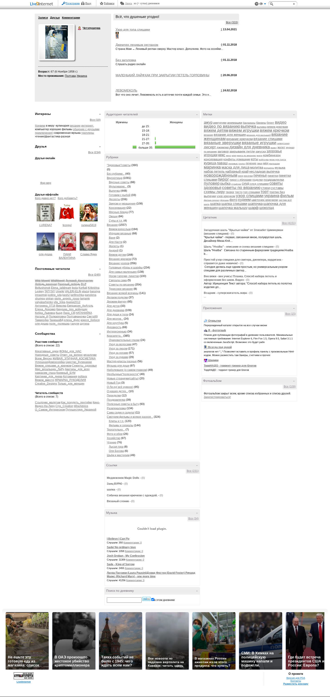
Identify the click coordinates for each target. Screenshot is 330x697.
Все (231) (193, 471)
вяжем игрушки (244, 130)
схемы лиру (214, 192)
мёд (265, 163)
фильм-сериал (212, 200)
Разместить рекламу (295, 683)
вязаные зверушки (222, 142)
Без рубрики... (116, 173)
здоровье (274, 151)
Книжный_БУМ (65, 372)
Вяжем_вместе (44, 380)
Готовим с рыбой (119, 195)
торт (265, 191)
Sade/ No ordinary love (121, 547)
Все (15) (290, 313)
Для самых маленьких (123, 271)
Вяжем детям (117, 254)
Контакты (295, 680)
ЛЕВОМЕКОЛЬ (126, 90)
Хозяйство (113, 438)
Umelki (60, 291)
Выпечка (114, 190)
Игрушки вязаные (120, 233)
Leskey (39, 291)
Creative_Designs (46, 383)
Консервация (117, 207)
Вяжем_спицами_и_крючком (53, 365)
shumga (40, 298)
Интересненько (117, 331)
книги (259, 155)
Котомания (70, 376)
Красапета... (115, 335)
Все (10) (95, 119)
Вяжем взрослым (120, 229)
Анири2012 (73, 302)
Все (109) (290, 386)
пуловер (212, 183)
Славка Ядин (88, 254)
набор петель (214, 171)
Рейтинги (109, 3)
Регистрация (73, 3)
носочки (248, 175)
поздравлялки (274, 179)
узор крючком (226, 196)
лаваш (222, 163)
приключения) (44, 132)
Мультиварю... (118, 186)
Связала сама (118, 280)
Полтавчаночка (76, 316)
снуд (245, 183)
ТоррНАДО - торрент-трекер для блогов (230, 365)
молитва (256, 167)
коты (254, 159)
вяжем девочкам (277, 126)
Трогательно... (116, 429)
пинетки (273, 175)
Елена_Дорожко (45, 309)
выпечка (248, 126)
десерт (210, 147)
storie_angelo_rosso (66, 298)
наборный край (237, 171)
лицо (259, 163)
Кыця (59, 312)
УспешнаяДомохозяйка (50, 362)
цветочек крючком (264, 200)
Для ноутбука (115, 323)
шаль (206, 204)
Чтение (111, 442)
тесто (238, 192)
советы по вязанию (241, 187)
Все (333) (232, 22)
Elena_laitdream (61, 287)
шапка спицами (234, 204)
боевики (40, 125)
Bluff (83, 284)
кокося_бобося (90, 320)
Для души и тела (117, 314)
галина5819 (88, 225)
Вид (262, 4)
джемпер (223, 147)
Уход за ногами (118, 352)
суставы (277, 188)
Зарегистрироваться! (217, 397)
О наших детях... (117, 391)
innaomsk (41, 295)
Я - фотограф (217, 330)
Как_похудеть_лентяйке (76, 402)
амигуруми (220, 122)
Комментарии (71, 17)
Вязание (112, 224)
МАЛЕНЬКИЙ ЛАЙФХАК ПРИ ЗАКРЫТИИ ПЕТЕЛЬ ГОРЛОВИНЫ (162, 75)
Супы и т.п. (116, 220)
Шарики (213, 360)
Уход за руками (118, 357)
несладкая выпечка (264, 171)
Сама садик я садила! (120, 412)
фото (233, 200)
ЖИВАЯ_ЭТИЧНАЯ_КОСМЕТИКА (74, 358)
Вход (88, 3)
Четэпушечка (79, 28)
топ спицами (251, 192)
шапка (111, 489)
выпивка (261, 126)
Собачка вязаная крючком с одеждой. (132, 495)
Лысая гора (116, 446)
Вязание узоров (119, 263)
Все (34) (193, 518)
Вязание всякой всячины (123, 293)
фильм (287, 195)
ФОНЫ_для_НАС (70, 351)
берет (270, 122)
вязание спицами (267, 139)
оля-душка (45, 254)
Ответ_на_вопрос (71, 354)
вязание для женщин (230, 134)
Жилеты (114, 246)
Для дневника (115, 310)
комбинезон (272, 155)
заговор (223, 151)
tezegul (67, 225)
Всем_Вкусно (43, 358)
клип (234, 155)
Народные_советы (47, 354)
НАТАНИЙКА (84, 312)
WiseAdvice (81, 406)
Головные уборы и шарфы (126, 267)
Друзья (55, 17)
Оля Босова (116, 451)
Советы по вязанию (121, 284)
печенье (260, 175)
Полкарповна (57, 316)
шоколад (266, 208)
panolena (90, 295)
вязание (75, 125)
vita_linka (59, 302)
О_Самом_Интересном (50, 409)
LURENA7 (45, 225)
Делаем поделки (117, 297)
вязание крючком (239, 139)
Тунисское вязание (121, 288)
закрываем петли (242, 151)
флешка (224, 200)
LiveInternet (42, 4)
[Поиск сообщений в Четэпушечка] (146, 599)
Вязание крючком (120, 259)
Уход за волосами (120, 344)
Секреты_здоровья (84, 365)
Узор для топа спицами (133, 29)
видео (280, 122)
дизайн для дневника (249, 147)
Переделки (114, 395)
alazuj (85, 291)
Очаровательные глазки (124, 340)
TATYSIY (49, 291)
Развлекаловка (116, 408)
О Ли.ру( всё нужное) (120, 387)
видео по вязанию (222, 126)
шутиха (84, 323)
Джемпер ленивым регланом (137, 44)
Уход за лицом (118, 348)
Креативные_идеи (47, 351)
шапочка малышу (233, 208)
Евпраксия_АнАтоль (80, 305)
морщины (269, 168)
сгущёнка (236, 184)
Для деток (113, 306)
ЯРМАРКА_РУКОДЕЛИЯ (70, 380)
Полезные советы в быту (123, 404)
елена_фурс (72, 320)
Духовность (114, 327)
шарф (253, 208)
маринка (212, 167)
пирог (223, 179)
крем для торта (277, 159)
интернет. (87, 125)
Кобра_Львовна (45, 312)
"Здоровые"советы (119, 165)
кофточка (264, 159)
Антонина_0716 (45, 305)
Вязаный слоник (118, 501)
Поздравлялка (116, 399)
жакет (274, 147)
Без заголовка (126, 60)
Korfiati (83, 287)
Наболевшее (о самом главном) (127, 370)
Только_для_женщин (71, 383)
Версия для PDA (295, 678)
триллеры (87, 132)
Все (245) (94, 274)
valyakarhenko (44, 302)
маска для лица (235, 167)
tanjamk (85, 298)
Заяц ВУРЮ (114, 483)
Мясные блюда (118, 212)
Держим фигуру (117, 301)
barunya (95, 291)
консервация (213, 159)
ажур (208, 122)
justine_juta (55, 295)
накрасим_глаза (45, 372)
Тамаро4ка (42, 320)
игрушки (211, 155)
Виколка (61, 305)
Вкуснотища (114, 178)
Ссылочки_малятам (47, 402)
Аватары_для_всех (77, 369)
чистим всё (285, 200)
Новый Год (114, 382)
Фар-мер (45, 183)
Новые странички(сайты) (123, 378)
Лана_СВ (69, 312)
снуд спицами (259, 183)
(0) (143, 477)
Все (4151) (289, 223)
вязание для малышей (258, 135)
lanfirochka (77, 295)
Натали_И (41, 316)
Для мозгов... (115, 318)
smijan (50, 298)
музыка (280, 167)
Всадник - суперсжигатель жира (225, 293)
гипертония (283, 143)
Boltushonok (42, 287)
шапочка (255, 204)
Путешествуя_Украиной (81, 409)
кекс (221, 155)
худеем (244, 200)
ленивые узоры (236, 163)
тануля (74, 323)
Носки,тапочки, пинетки (124, 276)
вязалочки (90, 354)
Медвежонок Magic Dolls (123, 477)
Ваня (112, 237)
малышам (274, 163)
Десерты (114, 199)
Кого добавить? (67, 198)
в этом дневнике (164, 600)
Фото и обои (115, 433)
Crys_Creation (64, 406)
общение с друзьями (86, 129)
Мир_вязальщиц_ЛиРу (49, 369)
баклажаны (249, 122)
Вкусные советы (119, 182)
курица (210, 163)
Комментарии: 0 (132, 542)
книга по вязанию (246, 155)
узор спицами (250, 195)
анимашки (234, 122)
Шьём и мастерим (118, 455)
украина (271, 195)
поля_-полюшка (59, 323)
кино (228, 155)
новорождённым (220, 175)
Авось (128, 3)
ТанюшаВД (56, 320)
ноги (240, 175)
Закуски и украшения (122, 203)
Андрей (114, 250)
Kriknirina (93, 287)
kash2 (66, 295)
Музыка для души (118, 365)
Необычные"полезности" (123, 374)
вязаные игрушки (259, 142)
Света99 (92, 316)
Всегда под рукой (220, 347)
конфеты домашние (236, 159)
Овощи (113, 216)
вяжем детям (216, 130)
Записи (43, 17)
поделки (257, 179)
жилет (281, 147)
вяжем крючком (274, 130)
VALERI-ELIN (73, 291)
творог (230, 192)
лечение (251, 163)
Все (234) (94, 152)
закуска (260, 151)
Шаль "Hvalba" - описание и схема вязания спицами (238, 246)
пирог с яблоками (241, 179)
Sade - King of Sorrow (120, 564)
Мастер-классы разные (122, 361)
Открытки (214, 320)
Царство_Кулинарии (79, 362)
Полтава (70, 75)
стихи (265, 188)
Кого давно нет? (45, 198)
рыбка (225, 183)
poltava (82, 376)
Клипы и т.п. (116, 421)
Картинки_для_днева (48, 376)
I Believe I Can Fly (118, 538)
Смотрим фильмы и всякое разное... (130, 416)
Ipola (75, 287)
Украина (82, 75)
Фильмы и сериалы (121, 425)
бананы (261, 122)
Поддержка (256, 4)
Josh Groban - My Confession (126, 555)
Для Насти (115, 242)
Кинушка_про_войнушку (71, 309)
